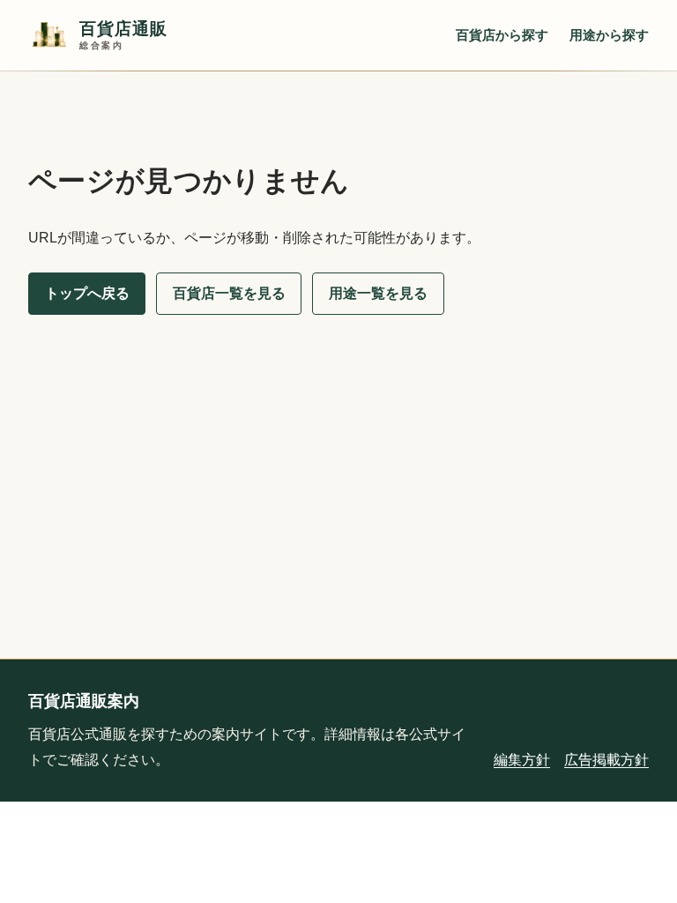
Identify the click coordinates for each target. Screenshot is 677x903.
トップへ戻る (87, 293)
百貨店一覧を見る (229, 293)
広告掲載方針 (606, 759)
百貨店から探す (502, 34)
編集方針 (522, 759)
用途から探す (609, 34)
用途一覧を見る (378, 293)
